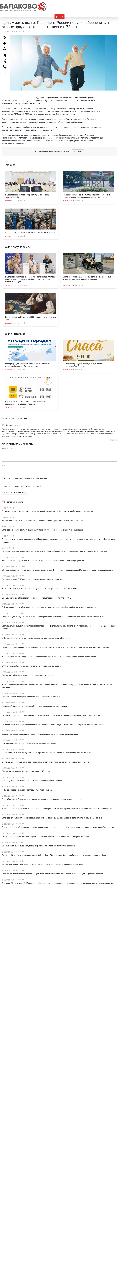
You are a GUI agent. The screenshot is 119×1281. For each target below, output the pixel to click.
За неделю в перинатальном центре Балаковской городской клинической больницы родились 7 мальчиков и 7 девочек (54, 551)
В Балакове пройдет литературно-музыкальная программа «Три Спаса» (83, 364)
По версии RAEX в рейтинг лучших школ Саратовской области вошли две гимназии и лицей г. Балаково (86, 196)
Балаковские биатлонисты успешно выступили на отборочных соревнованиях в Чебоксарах (42, 530)
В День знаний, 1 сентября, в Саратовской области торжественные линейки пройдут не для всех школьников (50, 607)
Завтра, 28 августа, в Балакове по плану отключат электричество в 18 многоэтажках (39, 588)
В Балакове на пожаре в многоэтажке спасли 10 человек (26, 771)
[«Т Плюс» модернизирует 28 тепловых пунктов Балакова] (30, 219)
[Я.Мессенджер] (5, 37)
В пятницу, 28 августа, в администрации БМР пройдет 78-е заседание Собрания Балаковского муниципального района (54, 855)
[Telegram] (5, 55)
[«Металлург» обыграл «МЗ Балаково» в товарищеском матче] (22, 740)
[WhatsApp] (6, 72)
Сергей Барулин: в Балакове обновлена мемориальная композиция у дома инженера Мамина (87, 278)
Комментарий (7, 448)
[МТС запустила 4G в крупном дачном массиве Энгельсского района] (22, 777)
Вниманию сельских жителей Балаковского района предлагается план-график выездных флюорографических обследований (57, 808)
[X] (5, 61)
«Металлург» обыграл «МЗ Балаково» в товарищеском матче (29, 743)
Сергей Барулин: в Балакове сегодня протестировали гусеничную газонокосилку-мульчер (41, 799)
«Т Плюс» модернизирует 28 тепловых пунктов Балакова (30, 232)
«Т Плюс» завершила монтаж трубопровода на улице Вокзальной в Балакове (35, 638)
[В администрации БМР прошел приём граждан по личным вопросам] (22, 576)
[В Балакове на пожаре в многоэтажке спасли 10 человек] (22, 768)
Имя (3, 466)
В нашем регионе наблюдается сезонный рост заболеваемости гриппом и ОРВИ (37, 598)
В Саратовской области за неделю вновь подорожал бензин (28, 675)
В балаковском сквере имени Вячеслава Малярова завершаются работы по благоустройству (43, 560)
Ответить (113, 440)
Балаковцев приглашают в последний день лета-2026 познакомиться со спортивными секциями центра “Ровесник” (53, 873)
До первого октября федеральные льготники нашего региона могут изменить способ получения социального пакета (53, 724)
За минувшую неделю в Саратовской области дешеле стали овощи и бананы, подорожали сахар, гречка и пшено (51, 715)
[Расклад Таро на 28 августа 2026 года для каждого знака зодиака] (22, 693)
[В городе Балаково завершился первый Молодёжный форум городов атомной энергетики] (22, 730)
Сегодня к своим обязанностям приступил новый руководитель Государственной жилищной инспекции (47, 511)
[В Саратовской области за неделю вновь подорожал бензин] (22, 672)
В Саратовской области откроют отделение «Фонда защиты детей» (31, 666)
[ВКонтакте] (5, 43)
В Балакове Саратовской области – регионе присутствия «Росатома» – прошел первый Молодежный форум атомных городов (30, 279)
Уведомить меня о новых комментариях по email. (25, 478)
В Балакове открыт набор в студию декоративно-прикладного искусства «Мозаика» (26, 402)
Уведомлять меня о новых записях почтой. (23, 486)
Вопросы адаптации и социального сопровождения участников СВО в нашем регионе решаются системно (49, 656)
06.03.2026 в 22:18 (20, 425)
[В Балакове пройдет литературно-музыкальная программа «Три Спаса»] (88, 350)
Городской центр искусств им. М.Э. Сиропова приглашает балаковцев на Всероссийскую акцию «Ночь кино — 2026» (53, 616)
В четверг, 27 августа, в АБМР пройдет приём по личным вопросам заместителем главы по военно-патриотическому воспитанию (59, 883)
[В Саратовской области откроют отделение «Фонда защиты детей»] (30, 181)
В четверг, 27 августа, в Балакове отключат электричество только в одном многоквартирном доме (45, 762)
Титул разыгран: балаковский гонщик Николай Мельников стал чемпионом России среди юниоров (45, 836)
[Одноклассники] (5, 49)
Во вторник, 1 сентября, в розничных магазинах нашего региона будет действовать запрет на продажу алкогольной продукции (58, 827)
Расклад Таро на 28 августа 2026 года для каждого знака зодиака (31, 696)
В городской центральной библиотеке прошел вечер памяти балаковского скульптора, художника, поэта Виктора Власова (55, 647)
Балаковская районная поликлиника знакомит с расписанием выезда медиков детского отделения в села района (52, 818)
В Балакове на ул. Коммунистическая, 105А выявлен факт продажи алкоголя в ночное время (42, 520)
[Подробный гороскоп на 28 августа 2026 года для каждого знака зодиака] (22, 702)
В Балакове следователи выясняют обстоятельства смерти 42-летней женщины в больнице (42, 864)
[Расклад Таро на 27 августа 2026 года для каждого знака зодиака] (30, 303)
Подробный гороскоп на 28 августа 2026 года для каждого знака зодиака (34, 706)
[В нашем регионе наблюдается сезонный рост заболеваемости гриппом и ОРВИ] (22, 594)
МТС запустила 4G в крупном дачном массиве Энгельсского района (32, 780)
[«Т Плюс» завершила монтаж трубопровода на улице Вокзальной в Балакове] (22, 634)
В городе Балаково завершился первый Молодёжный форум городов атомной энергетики (41, 734)
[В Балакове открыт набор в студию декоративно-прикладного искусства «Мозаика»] (30, 387)
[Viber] (5, 66)
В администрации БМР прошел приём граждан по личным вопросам (32, 579)
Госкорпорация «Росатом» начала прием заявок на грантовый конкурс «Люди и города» (27, 364)
